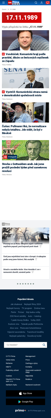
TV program (27, 308)
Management (30, 356)
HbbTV (8, 367)
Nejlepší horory (13, 308)
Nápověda (29, 376)
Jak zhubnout (16, 304)
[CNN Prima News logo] (14, 3)
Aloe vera (14, 328)
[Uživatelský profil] (41, 2)
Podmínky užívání (12, 370)
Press (28, 360)
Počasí (21, 312)
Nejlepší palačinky (17, 336)
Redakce (29, 379)
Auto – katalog (34, 316)
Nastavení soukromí (33, 385)
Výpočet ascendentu (16, 332)
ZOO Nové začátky (18, 316)
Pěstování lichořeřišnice (30, 328)
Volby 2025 (35, 320)
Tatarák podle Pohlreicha (32, 324)
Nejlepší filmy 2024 (32, 304)
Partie (13, 312)
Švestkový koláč (34, 336)
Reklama (9, 363)
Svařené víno (13, 324)
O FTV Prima (10, 356)
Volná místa (10, 360)
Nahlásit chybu (11, 385)
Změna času (39, 308)
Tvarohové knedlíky (35, 332)
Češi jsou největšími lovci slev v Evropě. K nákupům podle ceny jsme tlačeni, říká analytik (24, 257)
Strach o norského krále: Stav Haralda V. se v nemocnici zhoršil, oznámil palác (21, 270)
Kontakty (29, 367)
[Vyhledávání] (36, 2)
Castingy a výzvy (32, 363)
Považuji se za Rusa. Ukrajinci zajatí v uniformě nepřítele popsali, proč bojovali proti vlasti (22, 245)
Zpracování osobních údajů (33, 371)
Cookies (9, 376)
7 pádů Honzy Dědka (20, 320)
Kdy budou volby (33, 312)
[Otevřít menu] (3, 2)
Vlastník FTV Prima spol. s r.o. (13, 380)
